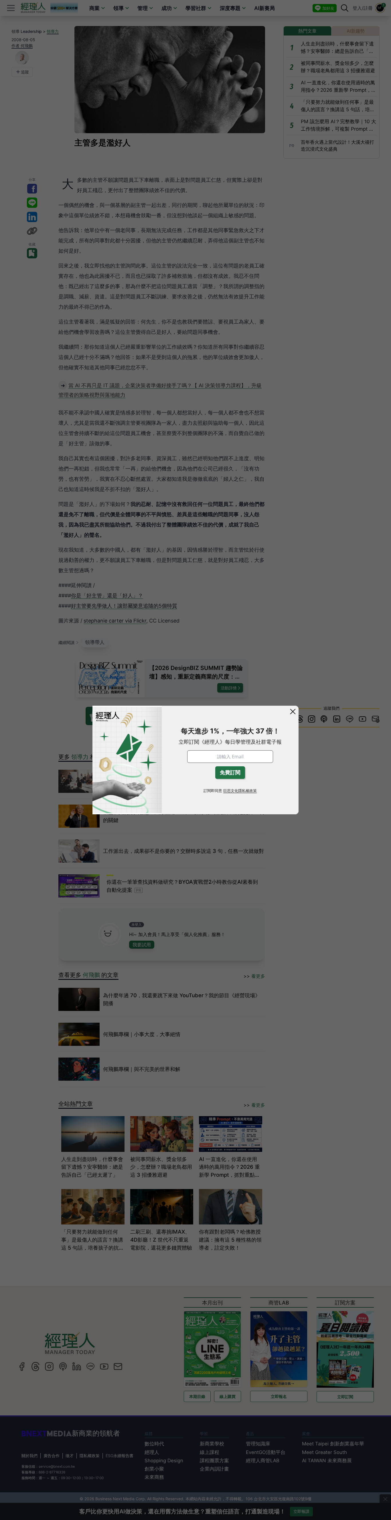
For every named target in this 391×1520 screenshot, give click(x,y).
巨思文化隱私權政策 (240, 791)
